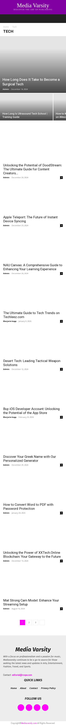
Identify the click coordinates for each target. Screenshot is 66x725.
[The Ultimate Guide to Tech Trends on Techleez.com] (33, 294)
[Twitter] (37, 707)
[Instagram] (29, 707)
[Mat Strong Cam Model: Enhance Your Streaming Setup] (33, 582)
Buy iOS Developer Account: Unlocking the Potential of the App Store (31, 411)
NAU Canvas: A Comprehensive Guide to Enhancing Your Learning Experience (32, 267)
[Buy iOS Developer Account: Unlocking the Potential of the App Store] (33, 390)
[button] (5, 18)
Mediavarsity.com (29, 723)
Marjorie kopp (9, 321)
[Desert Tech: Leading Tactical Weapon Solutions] (33, 342)
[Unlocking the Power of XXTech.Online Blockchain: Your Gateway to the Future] (33, 534)
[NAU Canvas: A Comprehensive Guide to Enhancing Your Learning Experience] (33, 246)
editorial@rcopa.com (22, 675)
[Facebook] (21, 707)
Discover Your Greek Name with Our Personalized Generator (29, 459)
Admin (6, 89)
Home (6, 26)
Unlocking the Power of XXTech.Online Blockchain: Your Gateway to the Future (32, 554)
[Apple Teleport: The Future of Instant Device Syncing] (33, 198)
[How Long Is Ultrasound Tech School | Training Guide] (26, 113)
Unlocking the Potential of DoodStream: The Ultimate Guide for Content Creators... (32, 169)
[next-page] (42, 622)
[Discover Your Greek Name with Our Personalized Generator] (33, 438)
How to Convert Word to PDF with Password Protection (28, 507)
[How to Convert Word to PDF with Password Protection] (33, 486)
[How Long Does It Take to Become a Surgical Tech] (33, 64)
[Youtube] (45, 707)
